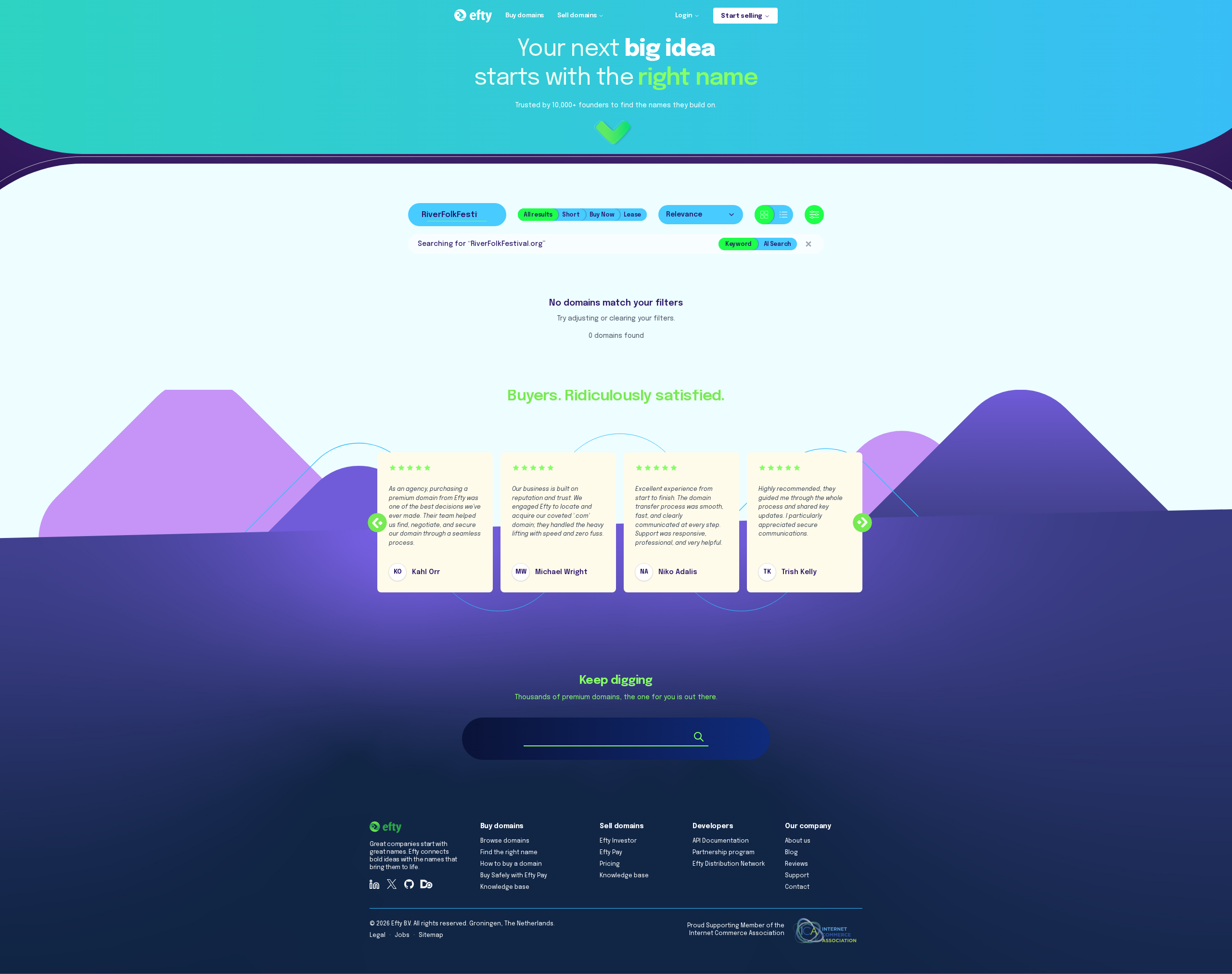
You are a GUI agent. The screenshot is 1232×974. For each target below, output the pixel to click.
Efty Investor (618, 841)
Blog (791, 853)
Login (683, 16)
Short (571, 215)
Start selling (741, 16)
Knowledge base (504, 887)
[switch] (774, 214)
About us (797, 841)
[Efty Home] (473, 16)
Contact (797, 887)
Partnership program (724, 853)
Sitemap (431, 935)
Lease (632, 215)
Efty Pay (611, 853)
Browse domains (504, 841)
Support (797, 876)
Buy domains (524, 16)
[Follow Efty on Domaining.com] (426, 884)
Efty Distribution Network (729, 864)
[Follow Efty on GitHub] (409, 884)
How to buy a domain (511, 864)
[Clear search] (808, 244)
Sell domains (576, 16)
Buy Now (602, 215)
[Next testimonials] (862, 522)
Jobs (402, 935)
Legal (377, 935)
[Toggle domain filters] (814, 214)
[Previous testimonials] (377, 522)
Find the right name (509, 853)
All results (538, 215)
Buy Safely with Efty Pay (513, 876)
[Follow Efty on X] (392, 884)
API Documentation (721, 841)
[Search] (699, 737)
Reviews (796, 864)
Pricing (610, 864)
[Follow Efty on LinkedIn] (374, 884)
